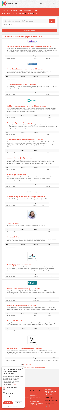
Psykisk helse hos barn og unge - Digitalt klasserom (25, 69)
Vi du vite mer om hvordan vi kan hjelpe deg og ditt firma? (36, 403)
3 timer (35, 205)
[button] (13, 406)
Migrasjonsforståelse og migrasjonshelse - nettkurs (25, 139)
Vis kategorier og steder (29, 30)
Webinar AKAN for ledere (15, 321)
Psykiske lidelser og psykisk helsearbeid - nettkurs (24, 349)
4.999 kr (48, 169)
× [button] (22, 368)
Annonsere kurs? (52, 3)
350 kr (51, 300)
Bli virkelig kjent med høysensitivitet (19, 265)
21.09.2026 (22, 79)
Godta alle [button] (8, 402)
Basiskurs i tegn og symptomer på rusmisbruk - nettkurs (26, 106)
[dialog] (13, 387)
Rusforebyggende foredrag (16, 175)
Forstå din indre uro (13, 223)
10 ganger (35, 276)
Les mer (15, 384)
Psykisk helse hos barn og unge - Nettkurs (21, 84)
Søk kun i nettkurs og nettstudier (13, 25)
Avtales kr (48, 58)
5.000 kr (50, 276)
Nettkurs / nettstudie (10, 58)
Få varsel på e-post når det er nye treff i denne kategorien (30, 367)
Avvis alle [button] (18, 402)
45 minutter (36, 300)
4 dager (35, 232)
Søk (52, 21)
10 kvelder (36, 79)
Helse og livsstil (12, 10)
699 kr (44, 205)
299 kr (49, 117)
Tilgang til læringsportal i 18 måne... (42, 360)
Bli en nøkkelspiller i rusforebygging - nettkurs (23, 123)
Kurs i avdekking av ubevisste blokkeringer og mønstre (26, 197)
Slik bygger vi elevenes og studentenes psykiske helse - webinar (29, 46)
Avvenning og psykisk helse (28, 10)
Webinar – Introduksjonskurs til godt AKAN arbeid (24, 289)
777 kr (49, 232)
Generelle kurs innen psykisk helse (13, 13)
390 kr (49, 315)
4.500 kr (50, 79)
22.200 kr (55, 360)
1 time (34, 315)
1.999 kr (48, 134)
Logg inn (44, 3)
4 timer (35, 58)
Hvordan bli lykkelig (13, 237)
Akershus (30, 13)
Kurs (3, 10)
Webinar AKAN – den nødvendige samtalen (21, 305)
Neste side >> (29, 364)
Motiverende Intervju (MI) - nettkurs (19, 158)
